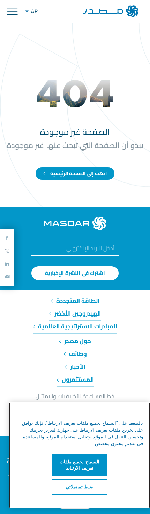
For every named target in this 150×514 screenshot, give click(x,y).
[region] (79, 455)
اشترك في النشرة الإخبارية (75, 273)
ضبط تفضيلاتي (80, 486)
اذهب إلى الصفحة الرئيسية (77, 173)
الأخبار (77, 366)
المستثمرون (77, 379)
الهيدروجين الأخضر (77, 313)
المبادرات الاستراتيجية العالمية (77, 326)
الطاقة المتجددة (77, 300)
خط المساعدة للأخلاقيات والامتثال (75, 396)
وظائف (77, 353)
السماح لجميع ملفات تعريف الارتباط (79, 465)
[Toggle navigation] (12, 11)
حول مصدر (77, 340)
